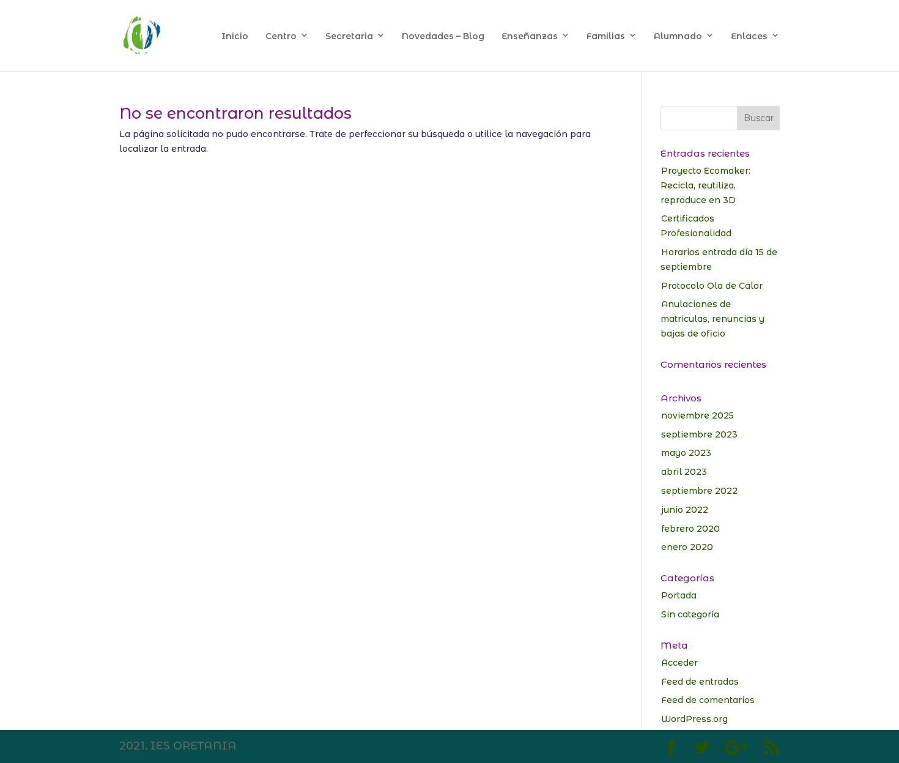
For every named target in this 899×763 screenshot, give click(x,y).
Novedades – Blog (443, 36)
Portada (679, 595)
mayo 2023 (686, 452)
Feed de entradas (700, 681)
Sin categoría (690, 614)
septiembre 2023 (699, 434)
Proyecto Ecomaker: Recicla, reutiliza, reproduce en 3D (705, 185)
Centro (281, 36)
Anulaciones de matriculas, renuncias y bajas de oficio (712, 319)
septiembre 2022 (699, 490)
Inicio (234, 36)
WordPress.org (694, 718)
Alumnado (678, 36)
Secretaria (349, 36)
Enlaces (749, 36)
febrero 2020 (690, 528)
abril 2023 (684, 471)
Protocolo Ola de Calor (712, 285)
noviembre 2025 (697, 415)
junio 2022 (684, 509)
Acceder (679, 662)
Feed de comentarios (708, 699)
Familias (605, 36)
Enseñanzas (529, 36)
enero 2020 (687, 547)
